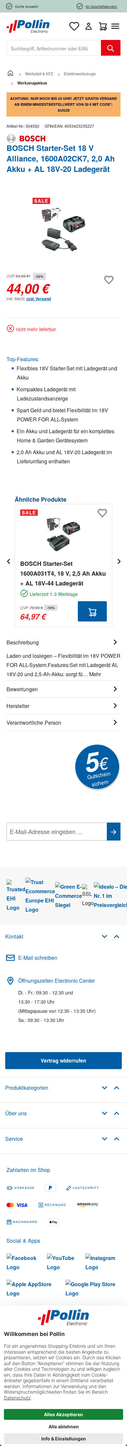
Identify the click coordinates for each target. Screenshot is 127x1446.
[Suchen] (110, 48)
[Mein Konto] (88, 26)
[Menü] (116, 26)
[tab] (63, 657)
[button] (110, 936)
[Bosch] (63, 138)
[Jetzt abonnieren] (113, 832)
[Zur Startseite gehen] (28, 25)
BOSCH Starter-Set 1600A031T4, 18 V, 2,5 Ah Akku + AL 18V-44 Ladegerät (63, 573)
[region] (63, 229)
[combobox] (54, 48)
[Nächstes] (119, 561)
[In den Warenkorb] (92, 611)
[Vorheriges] (8, 561)
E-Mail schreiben (37, 957)
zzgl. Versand (38, 299)
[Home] (10, 73)
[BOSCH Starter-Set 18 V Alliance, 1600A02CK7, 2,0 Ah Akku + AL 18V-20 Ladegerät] (63, 229)
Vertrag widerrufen (63, 1060)
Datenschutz (48, 846)
